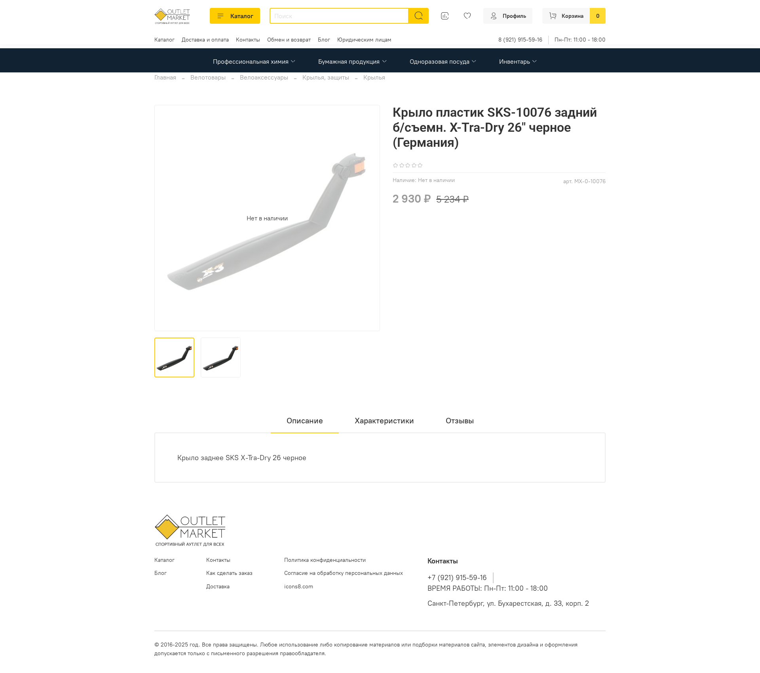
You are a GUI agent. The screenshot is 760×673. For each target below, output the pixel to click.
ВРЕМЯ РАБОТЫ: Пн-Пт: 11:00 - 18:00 (488, 588)
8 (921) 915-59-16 (520, 39)
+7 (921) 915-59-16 (457, 577)
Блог (324, 39)
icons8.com (298, 586)
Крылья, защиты (325, 77)
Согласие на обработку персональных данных (343, 572)
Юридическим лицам (364, 39)
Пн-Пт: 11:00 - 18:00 (580, 39)
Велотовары (208, 77)
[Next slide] (367, 218)
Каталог (241, 16)
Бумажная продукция (349, 61)
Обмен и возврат (289, 39)
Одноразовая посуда (439, 61)
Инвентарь (514, 61)
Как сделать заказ (229, 572)
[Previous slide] (167, 218)
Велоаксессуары (264, 77)
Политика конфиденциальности (325, 559)
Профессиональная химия (251, 61)
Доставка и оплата (205, 39)
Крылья (374, 77)
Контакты (248, 39)
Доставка (218, 586)
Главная (165, 77)
